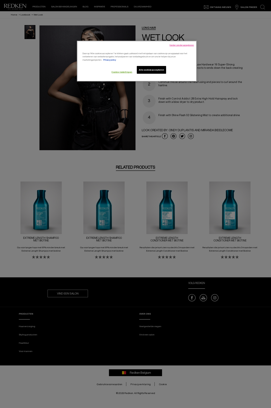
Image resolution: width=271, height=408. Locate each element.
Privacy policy (109, 60)
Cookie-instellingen (122, 72)
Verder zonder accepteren (181, 45)
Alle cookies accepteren (151, 70)
